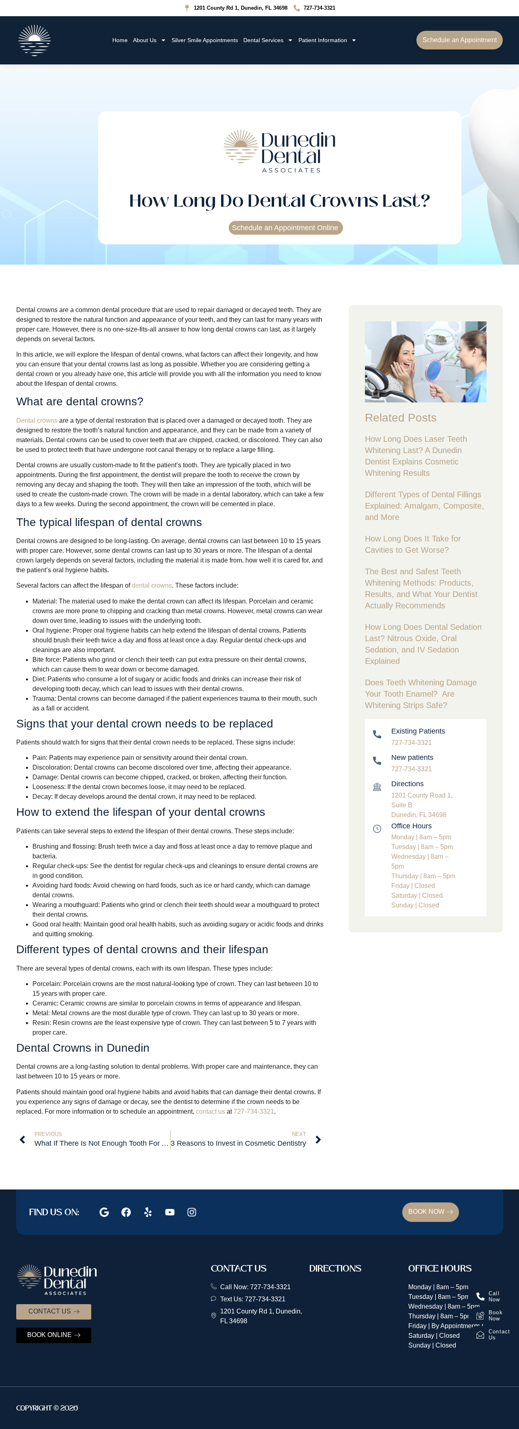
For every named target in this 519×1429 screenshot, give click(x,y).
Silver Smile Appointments (205, 40)
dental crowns (151, 585)
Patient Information (322, 40)
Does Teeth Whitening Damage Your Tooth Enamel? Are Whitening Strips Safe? (421, 694)
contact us (209, 1111)
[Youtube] (170, 1212)
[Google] (104, 1212)
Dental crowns (37, 420)
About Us (145, 40)
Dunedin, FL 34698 (418, 814)
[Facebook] (126, 1212)
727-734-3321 (254, 1111)
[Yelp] (148, 1212)
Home (120, 40)
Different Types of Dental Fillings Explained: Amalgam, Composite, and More (424, 506)
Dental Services (263, 40)
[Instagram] (192, 1212)
